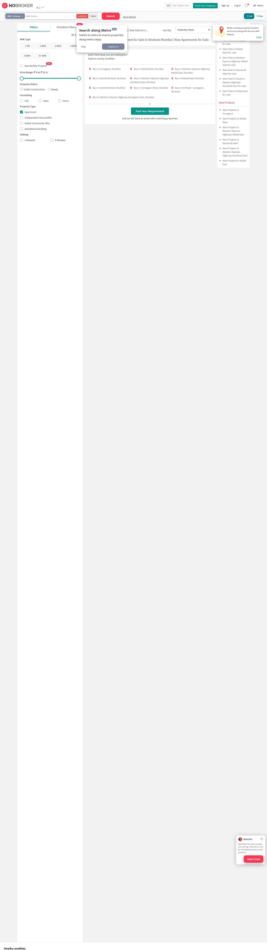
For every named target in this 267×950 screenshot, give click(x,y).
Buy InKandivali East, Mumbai (109, 87)
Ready (54, 89)
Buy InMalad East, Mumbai (189, 78)
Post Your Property (205, 5)
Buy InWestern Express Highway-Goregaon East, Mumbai (123, 97)
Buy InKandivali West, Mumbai (109, 78)
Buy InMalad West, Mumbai (148, 69)
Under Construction (34, 89)
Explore (112, 46)
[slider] (22, 78)
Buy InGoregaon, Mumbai (107, 69)
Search (110, 16)
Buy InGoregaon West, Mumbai (151, 87)
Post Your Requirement (150, 111)
